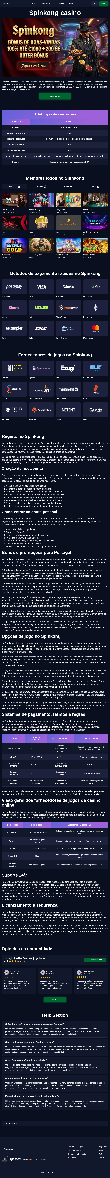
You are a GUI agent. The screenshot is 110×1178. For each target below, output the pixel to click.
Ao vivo (40, 186)
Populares (13, 186)
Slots (94, 186)
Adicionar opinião (95, 960)
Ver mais (55, 999)
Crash (66, 186)
